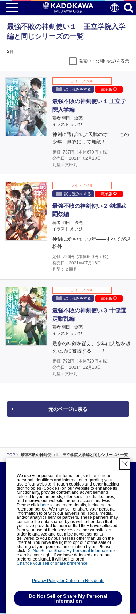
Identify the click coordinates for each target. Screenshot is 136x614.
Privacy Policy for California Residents (68, 580)
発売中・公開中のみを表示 (104, 61)
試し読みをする (77, 89)
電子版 (107, 89)
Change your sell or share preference (52, 563)
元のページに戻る (68, 409)
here (44, 505)
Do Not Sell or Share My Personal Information (69, 551)
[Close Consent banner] (124, 464)
